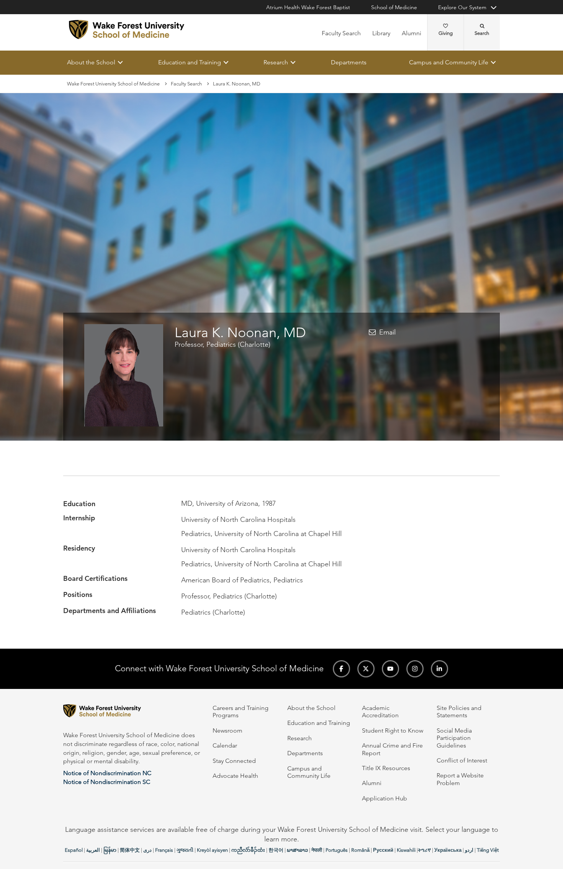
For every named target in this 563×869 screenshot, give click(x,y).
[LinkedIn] (439, 668)
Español (74, 850)
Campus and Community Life (448, 62)
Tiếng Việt (488, 850)
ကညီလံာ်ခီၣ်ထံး (248, 850)
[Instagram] (415, 668)
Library (381, 33)
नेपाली (316, 850)
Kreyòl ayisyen (212, 850)
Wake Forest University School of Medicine (113, 84)
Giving (446, 33)
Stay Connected (234, 760)
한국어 (275, 850)
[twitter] (366, 668)
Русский (383, 850)
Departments (349, 62)
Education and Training (189, 62)
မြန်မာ (109, 850)
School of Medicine (394, 7)
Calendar (225, 745)
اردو (469, 850)
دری (147, 850)
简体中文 (130, 850)
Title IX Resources (386, 768)
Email (387, 332)
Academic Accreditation (380, 711)
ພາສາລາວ (297, 850)
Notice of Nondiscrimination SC (106, 781)
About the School (91, 62)
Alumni (411, 33)
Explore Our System (462, 7)
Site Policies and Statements (459, 711)
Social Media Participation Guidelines (454, 738)
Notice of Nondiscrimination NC (107, 773)
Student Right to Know (392, 730)
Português (337, 850)
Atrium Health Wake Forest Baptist (308, 7)
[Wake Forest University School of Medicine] (126, 29)
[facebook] (341, 668)
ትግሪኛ (424, 850)
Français (164, 850)
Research (275, 62)
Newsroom (227, 730)
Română (360, 850)
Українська (448, 850)
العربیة (93, 850)
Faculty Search (341, 33)
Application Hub (384, 798)
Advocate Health (235, 775)
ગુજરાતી (185, 850)
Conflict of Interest (462, 760)
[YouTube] (390, 668)
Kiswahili (406, 850)
